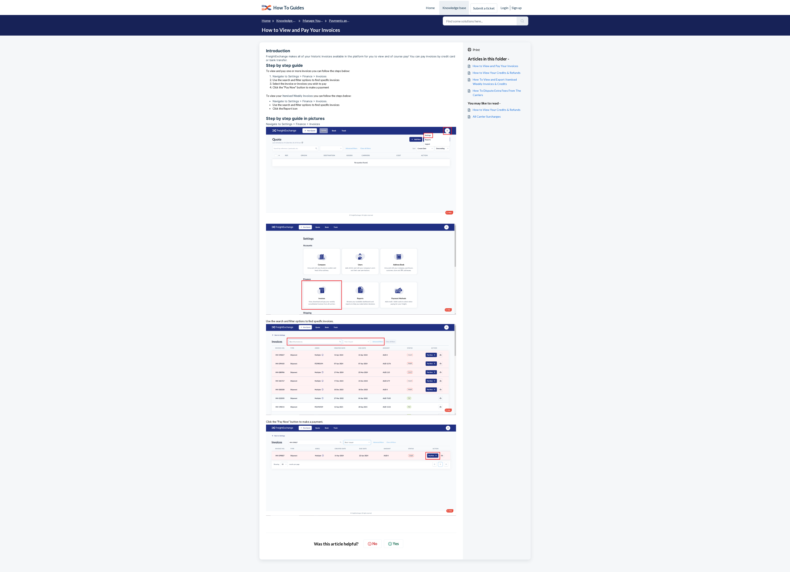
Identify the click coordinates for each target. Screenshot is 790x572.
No (374, 543)
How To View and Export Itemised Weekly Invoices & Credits (495, 82)
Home (430, 8)
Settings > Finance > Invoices (307, 76)
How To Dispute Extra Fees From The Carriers (497, 93)
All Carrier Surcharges (487, 116)
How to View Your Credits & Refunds (496, 72)
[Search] (522, 20)
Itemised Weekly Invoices (297, 95)
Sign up (517, 8)
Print (476, 50)
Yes (396, 543)
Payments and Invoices (345, 20)
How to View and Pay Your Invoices (495, 66)
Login (504, 8)
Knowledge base (454, 8)
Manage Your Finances (319, 20)
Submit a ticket (484, 8)
